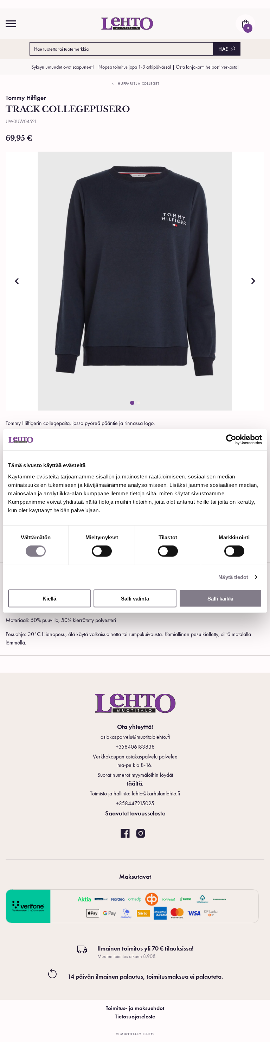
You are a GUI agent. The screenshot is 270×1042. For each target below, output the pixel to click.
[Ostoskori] (245, 23)
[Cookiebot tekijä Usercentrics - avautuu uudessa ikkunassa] (231, 439)
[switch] (102, 551)
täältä (134, 783)
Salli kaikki (220, 598)
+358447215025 (135, 803)
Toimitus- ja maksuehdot (135, 1008)
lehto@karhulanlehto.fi (156, 793)
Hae (223, 49)
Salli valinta (135, 598)
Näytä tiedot (233, 577)
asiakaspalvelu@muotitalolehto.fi (135, 737)
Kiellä (49, 598)
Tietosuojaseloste (135, 1016)
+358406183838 (135, 746)
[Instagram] (140, 834)
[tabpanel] (135, 281)
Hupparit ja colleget (138, 83)
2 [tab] (138, 402)
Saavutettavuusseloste (135, 813)
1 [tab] (132, 403)
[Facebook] (125, 834)
